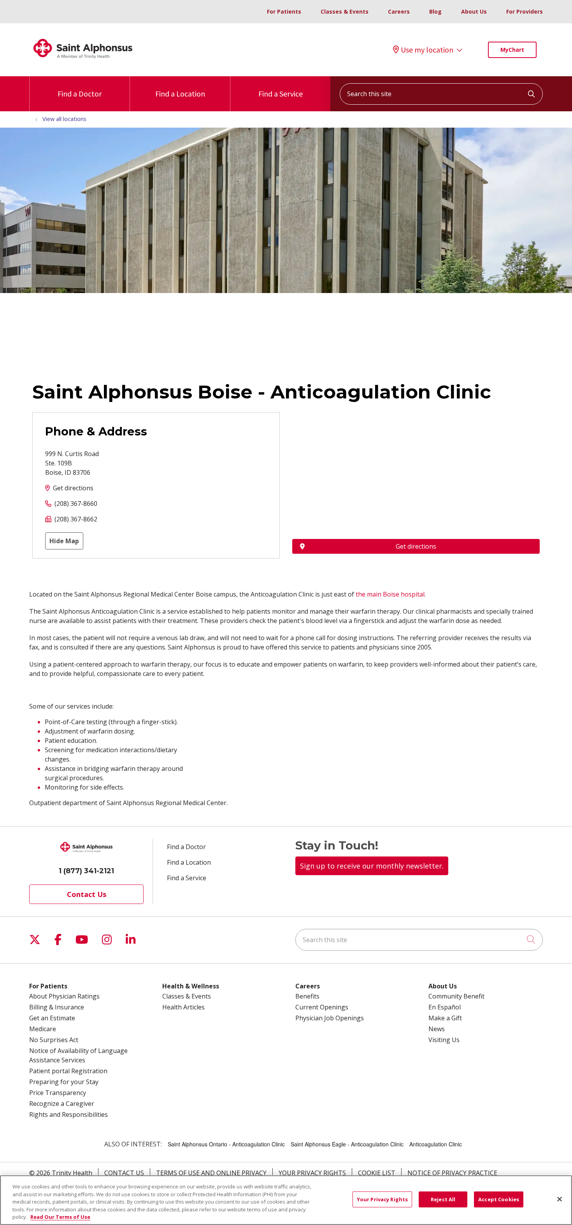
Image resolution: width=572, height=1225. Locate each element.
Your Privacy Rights (312, 1173)
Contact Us (86, 894)
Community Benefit (456, 996)
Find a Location (180, 93)
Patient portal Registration (68, 1071)
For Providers (524, 11)
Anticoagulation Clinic (435, 1144)
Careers (399, 11)
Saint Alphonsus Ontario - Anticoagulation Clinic (226, 1144)
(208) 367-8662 (75, 519)
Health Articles (183, 1007)
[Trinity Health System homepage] (83, 62)
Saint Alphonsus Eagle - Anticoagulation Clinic (347, 1144)
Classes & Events (344, 11)
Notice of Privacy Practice (452, 1173)
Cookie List (376, 1173)
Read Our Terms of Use (60, 1216)
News (436, 1029)
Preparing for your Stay (63, 1082)
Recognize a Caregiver (61, 1103)
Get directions (73, 488)
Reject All (443, 1199)
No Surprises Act (53, 1039)
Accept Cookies (498, 1199)
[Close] (559, 1199)
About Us (474, 11)
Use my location (427, 50)
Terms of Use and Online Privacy (211, 1173)
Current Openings (321, 1007)
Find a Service (280, 93)
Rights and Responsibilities (68, 1114)
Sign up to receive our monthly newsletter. (372, 865)
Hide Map (64, 541)
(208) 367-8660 (75, 503)
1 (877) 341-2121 (86, 871)
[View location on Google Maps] (416, 455)
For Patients (284, 11)
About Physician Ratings (64, 996)
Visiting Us (444, 1039)
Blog (435, 11)
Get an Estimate (52, 1018)
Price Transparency (57, 1092)
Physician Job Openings (329, 1018)
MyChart (512, 49)
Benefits (307, 996)
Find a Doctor (80, 93)
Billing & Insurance (56, 1007)
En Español (444, 1007)
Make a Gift (445, 1018)
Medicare (42, 1029)
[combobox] (441, 94)
